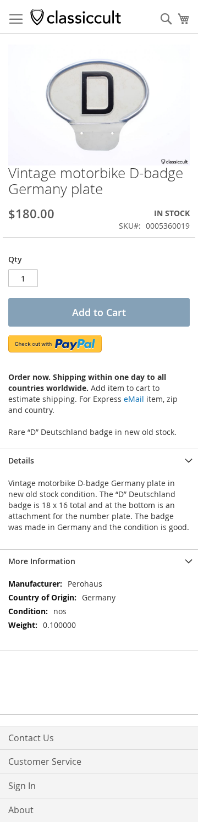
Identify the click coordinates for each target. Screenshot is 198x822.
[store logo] (75, 17)
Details (21, 460)
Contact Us (31, 738)
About (21, 810)
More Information (41, 561)
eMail (134, 399)
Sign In (22, 786)
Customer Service (44, 761)
